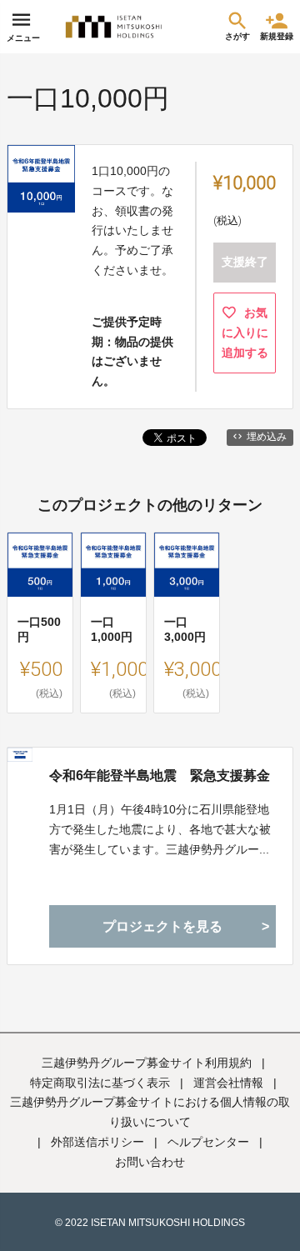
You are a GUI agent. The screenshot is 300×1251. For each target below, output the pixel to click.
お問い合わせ (150, 1161)
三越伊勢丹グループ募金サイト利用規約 (147, 1062)
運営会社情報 (228, 1082)
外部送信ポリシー (97, 1141)
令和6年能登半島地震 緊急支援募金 (159, 775)
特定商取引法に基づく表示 (100, 1082)
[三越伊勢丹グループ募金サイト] (115, 26)
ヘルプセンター (208, 1141)
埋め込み (267, 437)
